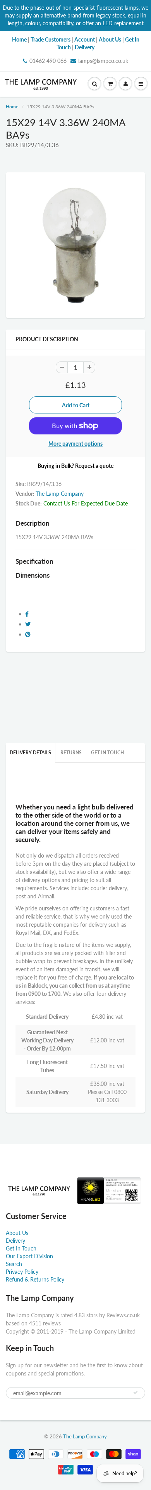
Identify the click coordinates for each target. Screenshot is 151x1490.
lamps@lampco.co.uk (103, 60)
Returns (71, 752)
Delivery (15, 1240)
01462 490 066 (48, 60)
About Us (17, 1233)
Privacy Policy (22, 1271)
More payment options (75, 443)
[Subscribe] (135, 1392)
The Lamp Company (60, 493)
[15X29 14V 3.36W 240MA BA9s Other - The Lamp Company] (75, 244)
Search (14, 1264)
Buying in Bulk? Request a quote (75, 465)
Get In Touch (107, 752)
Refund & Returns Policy (35, 1279)
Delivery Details (30, 752)
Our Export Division (29, 1256)
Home (12, 106)
